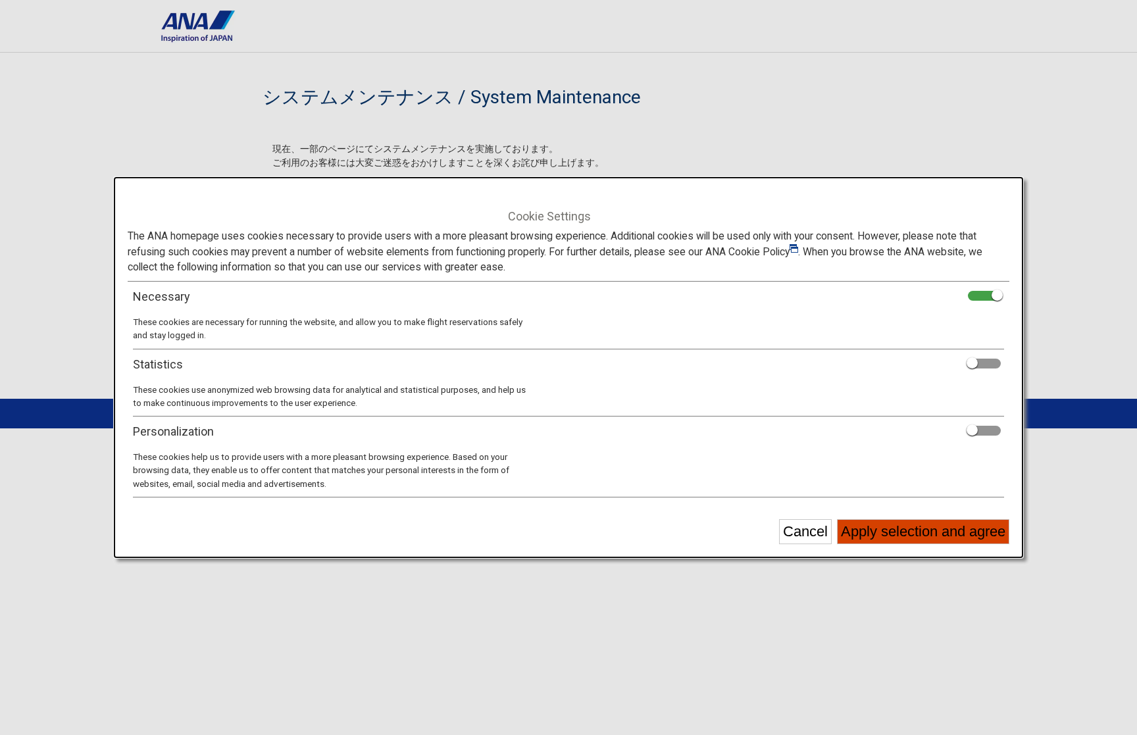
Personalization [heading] (173, 431)
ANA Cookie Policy (747, 251)
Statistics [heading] (158, 364)
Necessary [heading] (161, 296)
